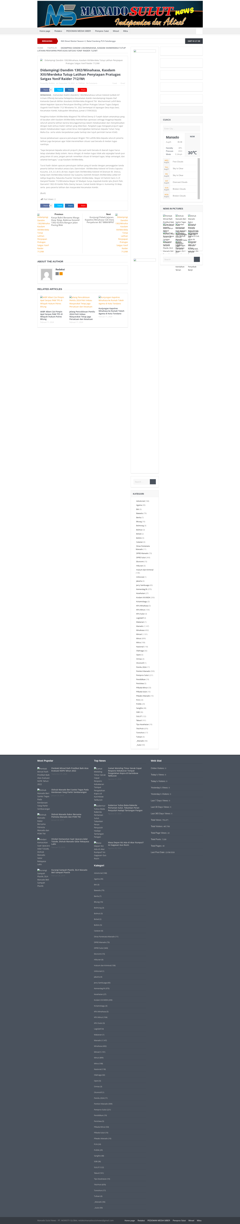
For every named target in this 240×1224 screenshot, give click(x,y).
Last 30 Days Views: (160, 807)
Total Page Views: (159, 833)
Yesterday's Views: (160, 787)
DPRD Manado (142, 553)
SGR (138, 712)
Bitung (139, 521)
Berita (138, 517)
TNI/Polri (81, 83)
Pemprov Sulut (102, 31)
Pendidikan (141, 679)
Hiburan (139, 565)
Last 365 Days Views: (161, 813)
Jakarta (139, 581)
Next (108, 214)
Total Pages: (156, 846)
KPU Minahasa (142, 605)
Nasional (139, 646)
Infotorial (140, 577)
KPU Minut (140, 609)
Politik (138, 704)
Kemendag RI (141, 589)
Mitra (125, 31)
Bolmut (139, 529)
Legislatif (139, 618)
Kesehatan (140, 593)
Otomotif (140, 663)
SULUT (139, 716)
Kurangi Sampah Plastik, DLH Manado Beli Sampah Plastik (69, 871)
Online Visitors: (158, 768)
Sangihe (139, 708)
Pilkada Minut (142, 687)
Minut (138, 638)
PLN (138, 700)
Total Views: (156, 820)
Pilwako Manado (143, 696)
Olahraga (140, 650)
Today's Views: (158, 774)
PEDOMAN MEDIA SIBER (78, 31)
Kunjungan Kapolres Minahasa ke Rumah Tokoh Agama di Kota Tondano (111, 311)
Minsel (116, 31)
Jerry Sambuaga (142, 585)
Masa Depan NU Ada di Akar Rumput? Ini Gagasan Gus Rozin (126, 843)
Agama (139, 505)
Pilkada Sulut (141, 691)
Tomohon (140, 732)
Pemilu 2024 (141, 667)
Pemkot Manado (143, 671)
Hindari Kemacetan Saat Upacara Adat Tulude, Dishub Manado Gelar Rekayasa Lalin (70, 841)
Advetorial (140, 501)
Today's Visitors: (158, 781)
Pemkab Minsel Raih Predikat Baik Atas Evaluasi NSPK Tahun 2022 (69, 769)
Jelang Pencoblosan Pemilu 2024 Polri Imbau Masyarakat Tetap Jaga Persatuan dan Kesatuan (82, 315)
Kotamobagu (141, 601)
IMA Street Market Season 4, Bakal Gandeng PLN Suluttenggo (88, 41)
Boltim (139, 538)
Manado (139, 626)
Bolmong (140, 525)
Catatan (139, 542)
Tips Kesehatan (142, 724)
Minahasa (140, 630)
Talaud (139, 720)
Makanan (140, 622)
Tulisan (139, 737)
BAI (137, 509)
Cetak (114, 83)
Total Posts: (156, 839)
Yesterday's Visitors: (160, 794)
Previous (59, 214)
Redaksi (58, 31)
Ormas (139, 659)
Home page (45, 31)
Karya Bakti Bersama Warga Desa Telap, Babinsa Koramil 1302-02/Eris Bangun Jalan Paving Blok (65, 221)
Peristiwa (140, 683)
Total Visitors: (157, 826)
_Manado (140, 741)
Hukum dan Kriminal (144, 569)
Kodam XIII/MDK (143, 597)
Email (123, 83)
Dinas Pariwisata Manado (104, 936)
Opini (138, 654)
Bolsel (138, 534)
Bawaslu (139, 513)
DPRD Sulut (141, 557)
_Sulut (138, 745)
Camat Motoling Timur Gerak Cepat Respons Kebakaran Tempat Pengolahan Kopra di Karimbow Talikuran (125, 772)
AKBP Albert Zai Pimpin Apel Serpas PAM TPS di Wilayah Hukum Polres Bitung (51, 315)
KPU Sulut (140, 613)
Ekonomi (140, 561)
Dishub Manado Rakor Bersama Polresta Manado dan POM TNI (66, 815)
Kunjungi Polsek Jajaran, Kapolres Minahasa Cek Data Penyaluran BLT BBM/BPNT (99, 220)
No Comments (91, 83)
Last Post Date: (158, 852)
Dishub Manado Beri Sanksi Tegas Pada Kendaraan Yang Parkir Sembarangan (70, 790)
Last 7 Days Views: (160, 800)
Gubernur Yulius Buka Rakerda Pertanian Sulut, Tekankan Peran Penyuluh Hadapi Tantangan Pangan (125, 808)
